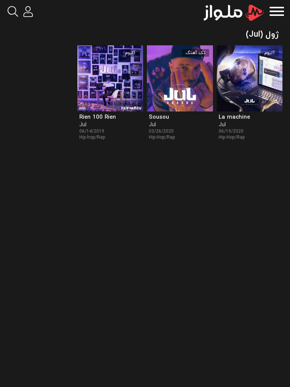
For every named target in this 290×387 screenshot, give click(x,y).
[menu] (276, 10)
